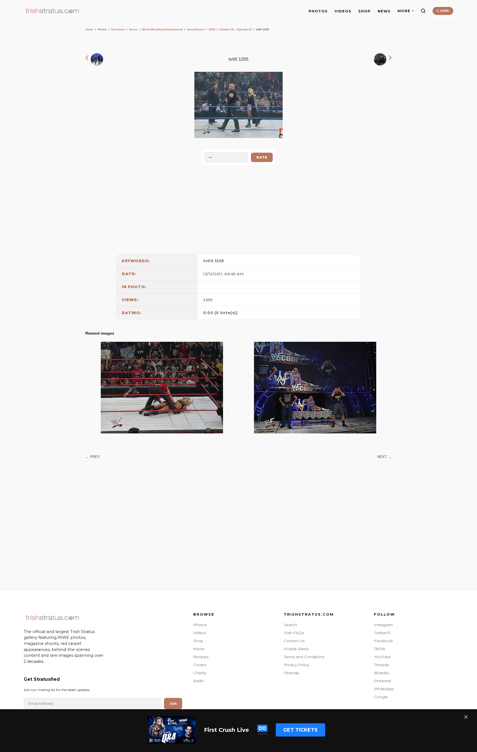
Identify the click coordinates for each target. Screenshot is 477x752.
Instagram (383, 625)
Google (381, 697)
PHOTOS (318, 11)
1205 (219, 261)
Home (89, 29)
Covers (199, 665)
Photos (102, 29)
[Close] (466, 717)
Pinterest (382, 681)
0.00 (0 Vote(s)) (220, 313)
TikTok (379, 649)
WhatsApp (384, 689)
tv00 (208, 261)
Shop (198, 641)
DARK (444, 10)
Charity (199, 673)
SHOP (364, 11)
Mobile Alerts (296, 649)
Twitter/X (382, 633)
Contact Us (294, 641)
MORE (404, 11)
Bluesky (381, 673)
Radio (198, 681)
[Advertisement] (238, 208)
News (198, 649)
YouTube (382, 657)
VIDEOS (343, 11)
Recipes (200, 657)
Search (290, 625)
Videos (199, 633)
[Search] (423, 10)
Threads (381, 665)
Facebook (383, 641)
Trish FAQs (294, 633)
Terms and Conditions (304, 657)
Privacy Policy (296, 665)
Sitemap (291, 673)
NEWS (384, 11)
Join (173, 703)
